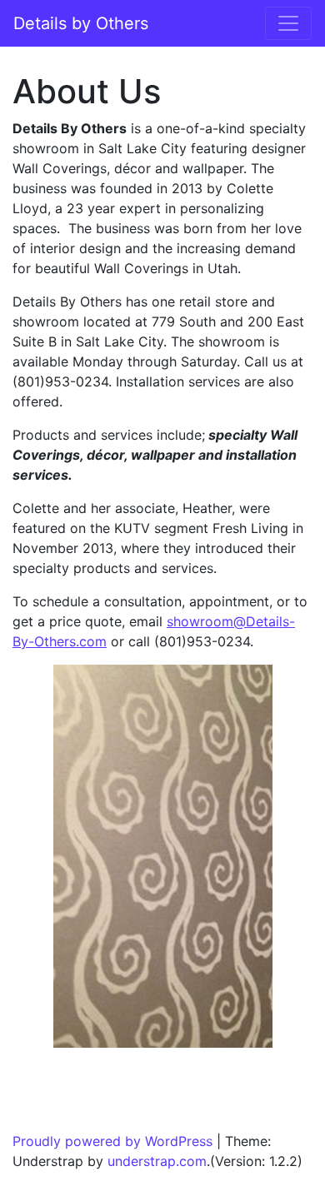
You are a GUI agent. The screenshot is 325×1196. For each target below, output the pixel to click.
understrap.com (157, 1161)
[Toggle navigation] (288, 23)
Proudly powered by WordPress (112, 1141)
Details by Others (80, 23)
